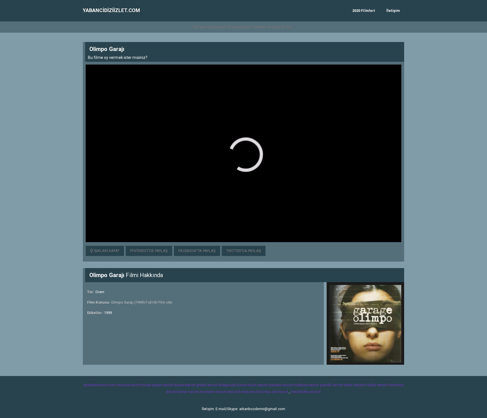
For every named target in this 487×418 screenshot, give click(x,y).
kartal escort (354, 385)
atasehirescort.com (99, 385)
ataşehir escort (281, 385)
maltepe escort (306, 385)
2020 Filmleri (363, 10)
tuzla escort (258, 385)
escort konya (238, 392)
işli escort (280, 392)
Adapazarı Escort (233, 385)
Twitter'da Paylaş (243, 251)
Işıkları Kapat (106, 251)
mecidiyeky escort (306, 392)
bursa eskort (184, 385)
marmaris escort (212, 392)
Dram (100, 292)
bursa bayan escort (158, 385)
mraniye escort (128, 385)
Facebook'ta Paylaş (197, 251)
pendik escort (331, 385)
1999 (108, 313)
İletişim (393, 10)
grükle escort (207, 385)
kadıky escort (376, 385)
